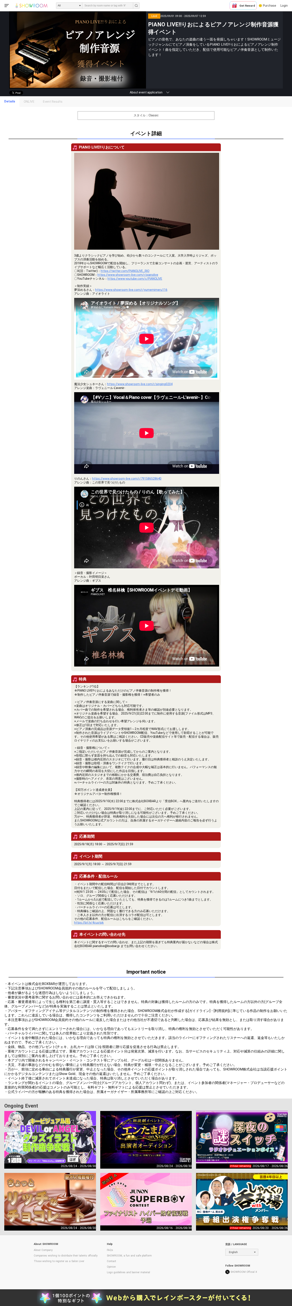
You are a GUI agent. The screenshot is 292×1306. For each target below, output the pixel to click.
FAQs (110, 1250)
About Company (43, 1250)
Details (9, 101)
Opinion (111, 1266)
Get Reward (247, 5)
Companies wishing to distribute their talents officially (65, 1255)
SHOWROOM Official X (243, 1271)
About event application (146, 92)
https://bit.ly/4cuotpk (89, 922)
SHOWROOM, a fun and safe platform (129, 1255)
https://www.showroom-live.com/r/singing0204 (140, 384)
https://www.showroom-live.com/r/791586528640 (126, 478)
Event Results (52, 102)
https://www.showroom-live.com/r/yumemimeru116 (131, 289)
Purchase (269, 5)
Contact (111, 1261)
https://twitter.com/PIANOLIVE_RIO (125, 271)
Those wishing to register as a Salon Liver (59, 1261)
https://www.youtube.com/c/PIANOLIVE (135, 278)
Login (284, 5)
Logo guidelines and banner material (128, 1272)
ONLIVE (29, 102)
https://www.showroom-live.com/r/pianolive (127, 274)
